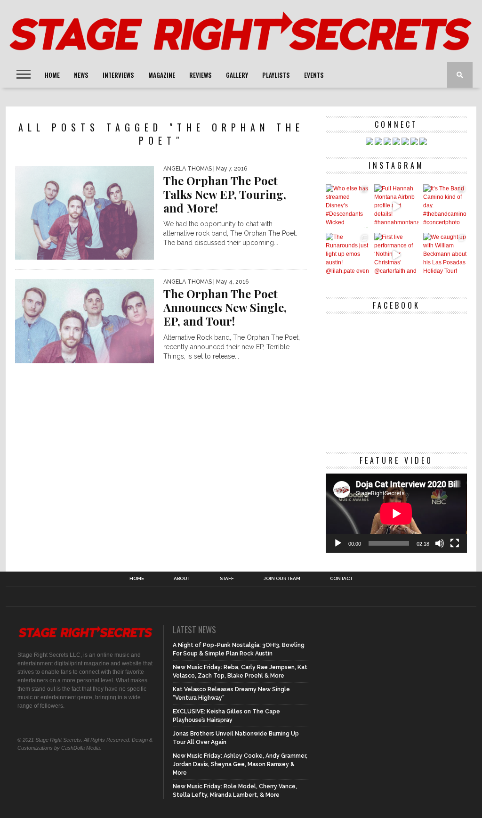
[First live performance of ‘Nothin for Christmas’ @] (396, 255)
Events (314, 75)
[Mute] (439, 543)
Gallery (237, 75)
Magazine (161, 75)
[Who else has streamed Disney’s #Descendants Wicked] (348, 206)
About (182, 578)
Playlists (276, 75)
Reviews (200, 75)
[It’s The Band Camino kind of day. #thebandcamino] (445, 206)
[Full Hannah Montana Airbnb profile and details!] (396, 206)
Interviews (118, 75)
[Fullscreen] (454, 543)
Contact (341, 578)
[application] (396, 513)
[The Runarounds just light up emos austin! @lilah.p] (348, 255)
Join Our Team (282, 578)
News (81, 75)
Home (52, 75)
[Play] (338, 543)
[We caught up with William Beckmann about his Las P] (445, 255)
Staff (227, 578)
